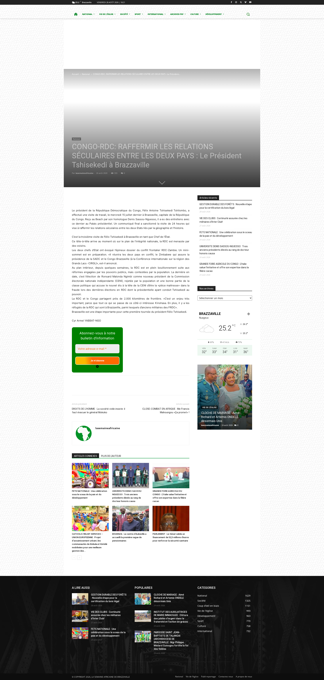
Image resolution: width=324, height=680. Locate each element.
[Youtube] (250, 2)
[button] (248, 14)
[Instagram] (236, 2)
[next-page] (79, 557)
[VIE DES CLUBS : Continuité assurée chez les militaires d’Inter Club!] (80, 616)
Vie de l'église (209, 407)
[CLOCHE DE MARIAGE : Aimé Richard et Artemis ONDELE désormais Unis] (224, 397)
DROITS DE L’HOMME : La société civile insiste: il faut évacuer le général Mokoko (98, 410)
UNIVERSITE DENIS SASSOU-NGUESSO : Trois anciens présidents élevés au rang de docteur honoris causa (224, 250)
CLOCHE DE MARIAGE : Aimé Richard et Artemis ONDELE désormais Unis (220, 417)
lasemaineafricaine (84, 173)
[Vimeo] (245, 2)
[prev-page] (74, 557)
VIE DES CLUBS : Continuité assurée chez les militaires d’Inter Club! (223, 220)
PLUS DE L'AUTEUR (111, 456)
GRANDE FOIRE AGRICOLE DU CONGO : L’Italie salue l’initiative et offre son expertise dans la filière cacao (224, 267)
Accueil (75, 74)
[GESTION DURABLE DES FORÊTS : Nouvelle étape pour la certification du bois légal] (80, 599)
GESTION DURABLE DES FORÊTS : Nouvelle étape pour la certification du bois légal (225, 206)
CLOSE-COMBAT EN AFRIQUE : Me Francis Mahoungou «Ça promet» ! (165, 410)
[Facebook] (231, 2)
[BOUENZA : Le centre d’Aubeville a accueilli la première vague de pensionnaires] (130, 518)
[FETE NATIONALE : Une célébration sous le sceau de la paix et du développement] (90, 475)
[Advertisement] (162, 43)
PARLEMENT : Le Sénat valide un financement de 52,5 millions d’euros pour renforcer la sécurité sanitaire (171, 537)
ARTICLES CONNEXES (85, 456)
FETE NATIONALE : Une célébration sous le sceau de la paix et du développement (89, 494)
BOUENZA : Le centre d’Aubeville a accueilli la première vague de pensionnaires (129, 537)
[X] (241, 2)
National (86, 74)
